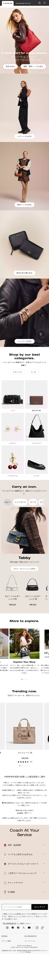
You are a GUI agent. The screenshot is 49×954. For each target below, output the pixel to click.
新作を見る (10, 67)
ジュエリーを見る (24, 341)
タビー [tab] (8, 502)
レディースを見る (24, 136)
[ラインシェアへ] (12, 928)
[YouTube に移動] (29, 928)
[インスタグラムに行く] (7, 928)
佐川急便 (20, 813)
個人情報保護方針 (10, 923)
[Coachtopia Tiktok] (42, 927)
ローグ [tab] (43, 502)
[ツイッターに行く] (23, 928)
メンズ (33, 372)
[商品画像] (24, 726)
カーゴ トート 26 (25, 753)
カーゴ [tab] (33, 502)
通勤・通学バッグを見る (33, 67)
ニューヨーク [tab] (20, 502)
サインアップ (39, 907)
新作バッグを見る (24, 205)
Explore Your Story (24, 662)
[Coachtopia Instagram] (35, 927)
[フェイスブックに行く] (18, 928)
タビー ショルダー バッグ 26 (12, 597)
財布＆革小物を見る (25, 273)
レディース (17, 372)
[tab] (8, 3)
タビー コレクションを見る (25, 569)
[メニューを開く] (44, 3)
